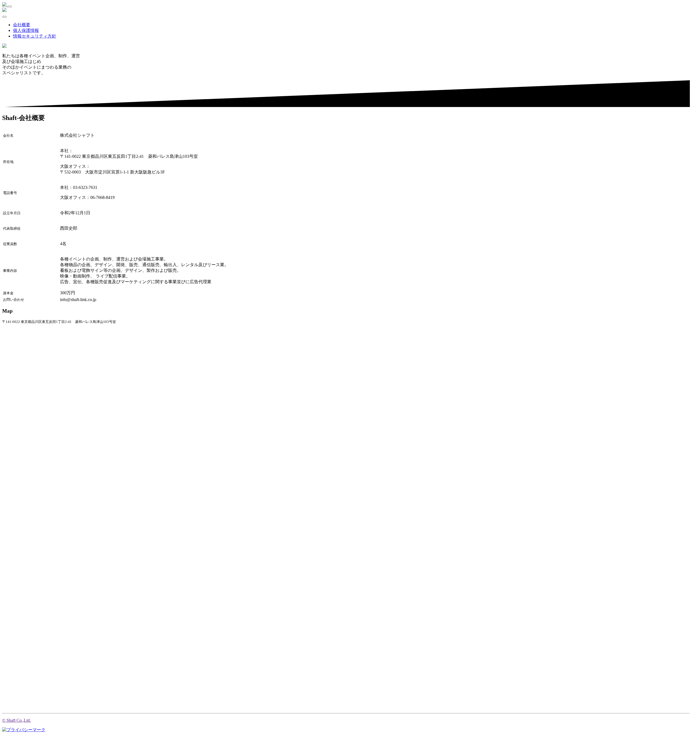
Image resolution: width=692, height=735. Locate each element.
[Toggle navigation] (10, 6)
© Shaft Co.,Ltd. (16, 720)
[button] (26, 30)
